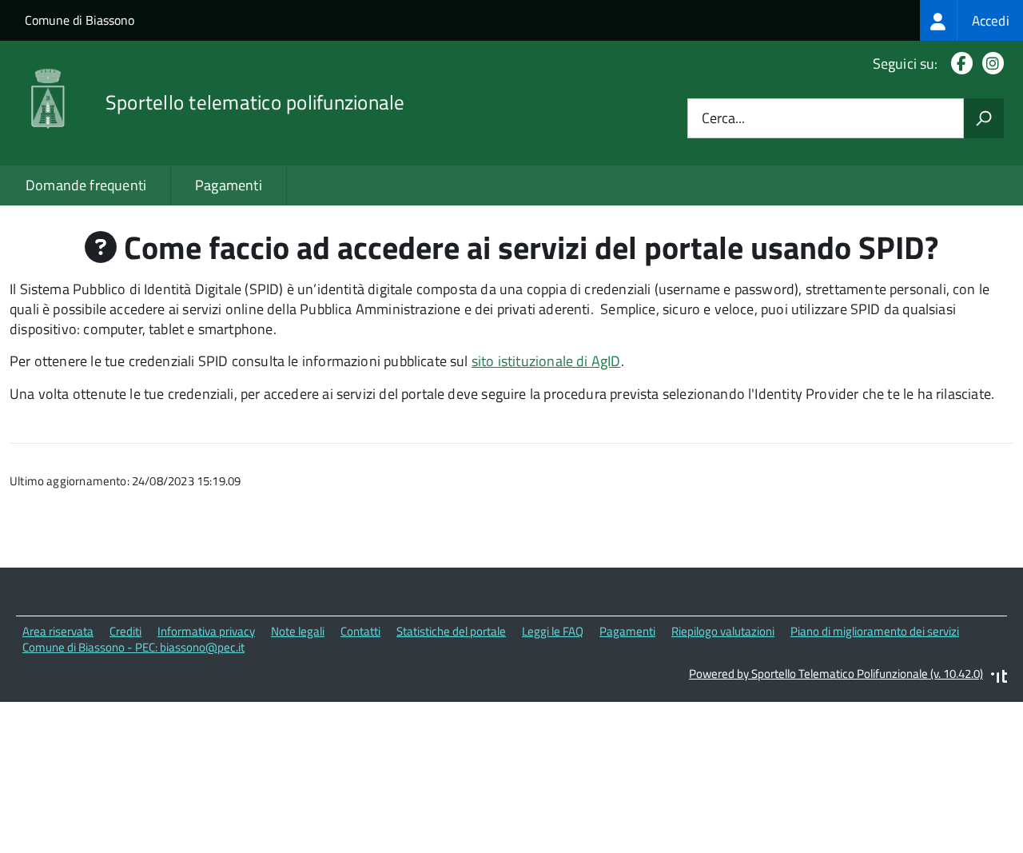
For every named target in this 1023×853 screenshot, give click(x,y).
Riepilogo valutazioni (722, 631)
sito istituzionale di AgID (546, 361)
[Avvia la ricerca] (984, 118)
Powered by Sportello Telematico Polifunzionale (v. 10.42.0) (836, 673)
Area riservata (58, 631)
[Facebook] (959, 63)
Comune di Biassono (79, 20)
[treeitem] (971, 20)
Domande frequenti (86, 185)
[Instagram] (990, 63)
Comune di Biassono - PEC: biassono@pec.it (133, 647)
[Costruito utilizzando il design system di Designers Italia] (999, 678)
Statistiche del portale (451, 631)
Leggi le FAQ (552, 631)
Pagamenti (228, 185)
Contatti (360, 631)
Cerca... (723, 118)
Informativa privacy (206, 631)
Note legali (297, 631)
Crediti (125, 631)
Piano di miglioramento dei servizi (874, 631)
